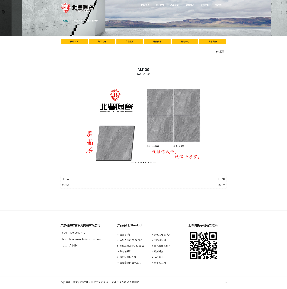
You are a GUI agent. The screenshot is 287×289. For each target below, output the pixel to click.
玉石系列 (158, 257)
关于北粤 (160, 5)
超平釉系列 (159, 262)
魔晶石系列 (125, 234)
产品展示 (174, 5)
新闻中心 (205, 5)
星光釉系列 (125, 251)
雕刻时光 (158, 251)
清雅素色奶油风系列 (130, 262)
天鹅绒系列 (159, 240)
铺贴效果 (190, 5)
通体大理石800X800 (130, 240)
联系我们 (219, 5)
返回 (221, 51)
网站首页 (145, 5)
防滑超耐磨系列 (127, 257)
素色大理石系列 (162, 234)
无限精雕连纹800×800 (132, 245)
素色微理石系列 (162, 245)
